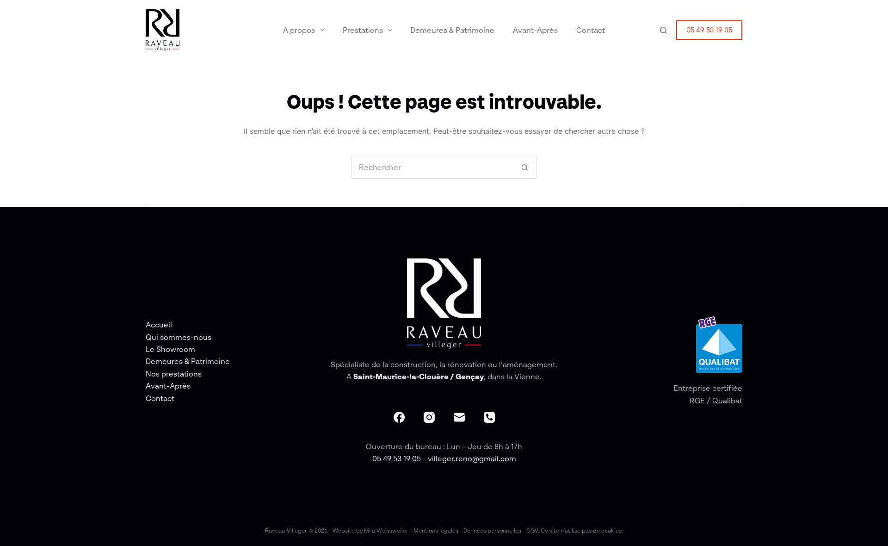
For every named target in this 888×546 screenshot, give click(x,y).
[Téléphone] (489, 417)
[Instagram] (429, 417)
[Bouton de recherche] (524, 167)
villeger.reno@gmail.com (472, 458)
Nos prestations (174, 373)
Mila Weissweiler (386, 530)
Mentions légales (435, 530)
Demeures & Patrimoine (452, 30)
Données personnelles (492, 530)
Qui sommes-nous (178, 337)
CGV (532, 530)
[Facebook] (399, 417)
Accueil (159, 324)
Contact (590, 30)
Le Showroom (170, 349)
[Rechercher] (663, 30)
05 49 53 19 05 (709, 29)
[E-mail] (459, 417)
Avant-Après (535, 30)
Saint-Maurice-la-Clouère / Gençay (418, 376)
